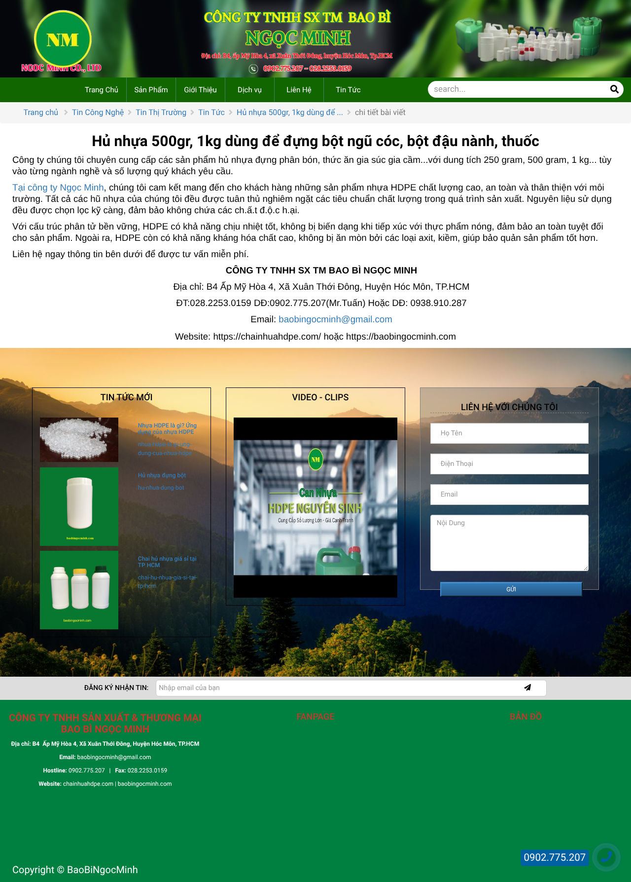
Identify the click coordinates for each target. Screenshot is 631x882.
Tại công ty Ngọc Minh (58, 187)
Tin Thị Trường (161, 112)
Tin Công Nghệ (98, 112)
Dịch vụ (250, 89)
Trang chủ (41, 112)
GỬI (511, 589)
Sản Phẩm (151, 89)
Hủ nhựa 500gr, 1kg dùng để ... (290, 112)
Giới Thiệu (200, 89)
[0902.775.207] (606, 857)
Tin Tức (348, 89)
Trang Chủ (101, 89)
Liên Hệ (298, 89)
